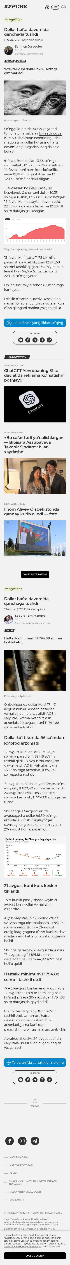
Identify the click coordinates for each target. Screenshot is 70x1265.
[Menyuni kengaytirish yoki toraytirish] (63, 7)
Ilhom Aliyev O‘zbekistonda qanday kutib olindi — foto (31, 511)
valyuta (21, 61)
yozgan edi (13, 1048)
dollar (9, 61)
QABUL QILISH (35, 1255)
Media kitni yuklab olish (25, 1192)
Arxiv (13, 1173)
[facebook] (9, 1141)
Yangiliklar (13, 20)
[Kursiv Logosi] (15, 6)
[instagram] (22, 1141)
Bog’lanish (17, 1200)
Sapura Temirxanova (30, 615)
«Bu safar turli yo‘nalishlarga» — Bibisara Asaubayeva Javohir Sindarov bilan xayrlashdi (33, 444)
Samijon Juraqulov (29, 46)
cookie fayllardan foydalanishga (22, 1246)
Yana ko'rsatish (35, 574)
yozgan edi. (49, 308)
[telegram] (35, 1141)
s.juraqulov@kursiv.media (29, 53)
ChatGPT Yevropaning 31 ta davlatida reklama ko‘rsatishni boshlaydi (34, 375)
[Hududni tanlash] (47, 7)
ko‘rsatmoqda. (50, 133)
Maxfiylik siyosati (21, 1165)
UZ (55, 7)
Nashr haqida (19, 1157)
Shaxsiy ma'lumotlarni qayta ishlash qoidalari (33, 1182)
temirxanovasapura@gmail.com (32, 623)
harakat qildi (34, 714)
